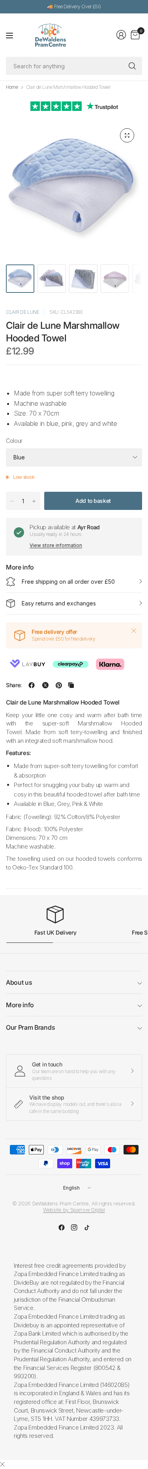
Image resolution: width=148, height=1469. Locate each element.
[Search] (132, 66)
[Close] (133, 630)
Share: (14, 685)
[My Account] (121, 35)
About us (19, 982)
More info (20, 1005)
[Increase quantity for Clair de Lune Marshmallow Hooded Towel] (34, 501)
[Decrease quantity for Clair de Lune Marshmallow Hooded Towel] (12, 501)
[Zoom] (127, 135)
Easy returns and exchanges (59, 603)
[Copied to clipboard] (71, 685)
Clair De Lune (22, 312)
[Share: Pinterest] (59, 685)
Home (12, 87)
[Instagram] (74, 1227)
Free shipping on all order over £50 (68, 581)
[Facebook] (61, 1227)
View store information (56, 545)
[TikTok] (87, 1227)
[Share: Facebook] (31, 685)
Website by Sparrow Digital (74, 1210)
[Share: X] (45, 685)
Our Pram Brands (30, 1027)
